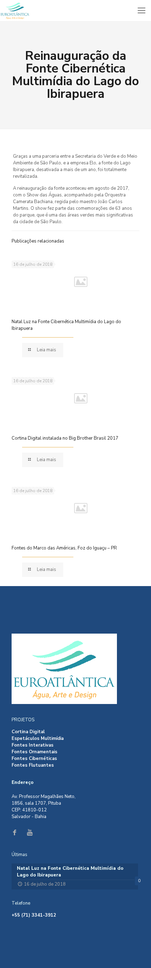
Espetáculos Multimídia (38, 738)
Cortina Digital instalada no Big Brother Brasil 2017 (65, 438)
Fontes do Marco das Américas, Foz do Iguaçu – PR (64, 548)
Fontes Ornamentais (34, 752)
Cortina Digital (28, 732)
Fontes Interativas (32, 745)
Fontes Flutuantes (33, 765)
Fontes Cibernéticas (34, 758)
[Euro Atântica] (75, 10)
